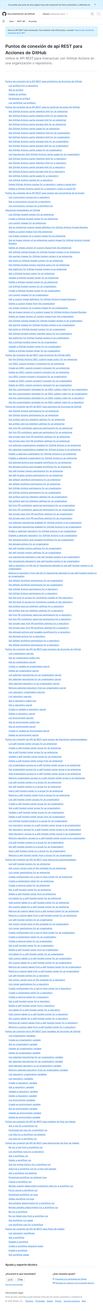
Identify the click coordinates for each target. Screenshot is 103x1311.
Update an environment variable (25, 1113)
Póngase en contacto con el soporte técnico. (74, 1283)
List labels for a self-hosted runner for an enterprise (35, 898)
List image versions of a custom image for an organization (38, 307)
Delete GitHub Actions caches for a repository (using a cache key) (42, 184)
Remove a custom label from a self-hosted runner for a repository (42, 1027)
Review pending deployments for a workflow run (33, 1207)
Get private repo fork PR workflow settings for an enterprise (39, 436)
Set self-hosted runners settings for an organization (35, 552)
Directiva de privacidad (14, 1284)
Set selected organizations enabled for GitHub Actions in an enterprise (45, 449)
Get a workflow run (18, 1156)
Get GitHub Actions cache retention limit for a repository (38, 158)
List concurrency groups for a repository (29, 197)
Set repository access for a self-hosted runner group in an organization (45, 829)
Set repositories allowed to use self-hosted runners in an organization (44, 561)
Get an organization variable (23, 1044)
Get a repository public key (22, 700)
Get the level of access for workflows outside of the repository (41, 597)
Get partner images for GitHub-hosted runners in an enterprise (40, 256)
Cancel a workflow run (20, 1181)
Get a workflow (16, 1237)
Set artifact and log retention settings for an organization (38, 501)
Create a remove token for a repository (29, 997)
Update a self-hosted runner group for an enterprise (35, 756)
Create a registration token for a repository (31, 992)
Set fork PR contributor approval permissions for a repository (40, 619)
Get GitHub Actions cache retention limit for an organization (39, 133)
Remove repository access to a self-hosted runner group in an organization (47, 838)
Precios (58, 1301)
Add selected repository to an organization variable (35, 1065)
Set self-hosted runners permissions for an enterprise (36, 475)
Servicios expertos (72, 1301)
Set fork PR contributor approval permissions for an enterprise (40, 432)
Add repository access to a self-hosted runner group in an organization (45, 833)
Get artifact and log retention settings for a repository (36, 606)
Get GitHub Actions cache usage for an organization (35, 150)
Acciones (33, 21)
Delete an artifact (17, 94)
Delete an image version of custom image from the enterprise (40, 247)
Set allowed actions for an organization (29, 544)
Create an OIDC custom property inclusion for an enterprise (39, 368)
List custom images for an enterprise (27, 223)
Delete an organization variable (24, 1052)
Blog (84, 1301)
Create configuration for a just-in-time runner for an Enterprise (40, 876)
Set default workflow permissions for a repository (34, 645)
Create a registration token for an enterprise (31, 881)
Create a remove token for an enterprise (29, 885)
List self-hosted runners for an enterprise (29, 864)
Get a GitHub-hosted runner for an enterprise (32, 273)
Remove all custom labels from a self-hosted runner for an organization (45, 967)
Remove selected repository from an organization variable (38, 1070)
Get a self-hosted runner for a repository (29, 1001)
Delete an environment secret (23, 735)
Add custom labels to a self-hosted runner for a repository (38, 1014)
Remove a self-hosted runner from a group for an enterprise (39, 795)
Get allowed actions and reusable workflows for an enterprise (40, 462)
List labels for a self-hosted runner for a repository (34, 1010)
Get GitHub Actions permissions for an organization (35, 488)
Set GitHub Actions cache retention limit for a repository (37, 163)
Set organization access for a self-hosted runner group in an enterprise (45, 769)
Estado (50, 1301)
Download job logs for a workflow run (28, 1130)
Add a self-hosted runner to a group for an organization (37, 851)
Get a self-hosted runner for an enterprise (30, 889)
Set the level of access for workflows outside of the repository (41, 602)
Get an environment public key (24, 722)
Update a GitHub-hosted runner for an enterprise (33, 277)
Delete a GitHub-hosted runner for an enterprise (33, 282)
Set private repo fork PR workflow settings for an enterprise (39, 441)
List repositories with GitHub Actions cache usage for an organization (44, 154)
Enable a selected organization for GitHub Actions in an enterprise (42, 453)
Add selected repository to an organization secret (34, 683)
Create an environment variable (25, 1104)
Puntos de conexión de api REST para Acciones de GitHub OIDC (39, 355)
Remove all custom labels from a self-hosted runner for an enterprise (44, 911)
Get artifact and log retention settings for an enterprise (37, 419)
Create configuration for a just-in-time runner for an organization (42, 932)
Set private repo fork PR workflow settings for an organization (40, 518)
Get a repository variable (21, 1087)
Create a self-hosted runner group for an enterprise (35, 748)
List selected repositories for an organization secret (35, 675)
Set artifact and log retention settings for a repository (36, 610)
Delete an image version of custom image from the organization (41, 316)
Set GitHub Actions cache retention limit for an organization (39, 137)
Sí (11, 1280)
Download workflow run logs (23, 1194)
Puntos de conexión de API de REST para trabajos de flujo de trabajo (41, 1121)
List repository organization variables (28, 1074)
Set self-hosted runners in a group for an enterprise (35, 786)
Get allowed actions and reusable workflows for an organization (41, 539)
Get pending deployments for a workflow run (31, 1203)
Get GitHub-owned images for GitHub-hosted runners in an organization (45, 320)
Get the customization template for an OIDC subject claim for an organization (48, 389)
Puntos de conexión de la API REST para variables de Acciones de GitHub (44, 1031)
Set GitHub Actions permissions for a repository (33, 593)
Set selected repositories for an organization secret (35, 679)
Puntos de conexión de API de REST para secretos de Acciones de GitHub (44, 649)
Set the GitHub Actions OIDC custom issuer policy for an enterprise (43, 359)
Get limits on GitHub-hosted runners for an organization (37, 329)
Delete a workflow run (20, 1160)
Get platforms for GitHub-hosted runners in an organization (39, 338)
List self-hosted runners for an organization (31, 919)
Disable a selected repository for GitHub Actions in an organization (43, 535)
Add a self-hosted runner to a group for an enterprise (36, 791)
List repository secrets (20, 696)
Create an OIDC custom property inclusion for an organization (40, 380)
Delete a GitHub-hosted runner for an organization (34, 350)
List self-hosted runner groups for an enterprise (33, 743)
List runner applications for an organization (30, 928)
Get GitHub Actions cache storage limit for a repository (37, 167)
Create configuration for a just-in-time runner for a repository (40, 988)
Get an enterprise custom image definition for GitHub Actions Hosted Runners (48, 227)
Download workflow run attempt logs (28, 1177)
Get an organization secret (22, 662)
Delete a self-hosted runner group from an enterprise (35, 760)
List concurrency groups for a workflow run (31, 205)
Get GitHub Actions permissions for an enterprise (34, 411)
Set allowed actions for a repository (27, 636)
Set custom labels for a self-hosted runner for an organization (40, 962)
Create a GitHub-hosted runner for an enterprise (33, 218)
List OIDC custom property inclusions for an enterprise (36, 363)
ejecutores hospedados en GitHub (23, 210)
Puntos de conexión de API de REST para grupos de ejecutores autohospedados (47, 739)
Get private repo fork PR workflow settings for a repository (39, 623)
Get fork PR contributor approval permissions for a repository (40, 614)
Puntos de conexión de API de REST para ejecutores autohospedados (41, 859)
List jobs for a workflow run (23, 1138)
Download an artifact (19, 98)
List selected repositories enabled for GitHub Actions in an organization (45, 522)
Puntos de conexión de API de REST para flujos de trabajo (36, 1228)
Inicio (11, 21)
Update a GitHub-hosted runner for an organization (35, 346)
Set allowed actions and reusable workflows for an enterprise (40, 466)
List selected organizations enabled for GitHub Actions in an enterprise (45, 445)
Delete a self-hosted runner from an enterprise (32, 894)
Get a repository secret (20, 705)
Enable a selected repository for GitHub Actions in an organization (42, 531)
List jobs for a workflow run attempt (27, 1134)
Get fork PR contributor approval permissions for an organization (42, 505)
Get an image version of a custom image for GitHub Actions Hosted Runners (48, 312)
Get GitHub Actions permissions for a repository (33, 589)
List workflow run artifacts (22, 102)
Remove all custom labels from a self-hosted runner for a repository (43, 1022)
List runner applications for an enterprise (29, 872)
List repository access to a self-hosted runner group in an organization (45, 825)
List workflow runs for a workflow (26, 1224)
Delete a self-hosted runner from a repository (32, 1005)
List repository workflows (22, 1233)
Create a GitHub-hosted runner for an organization (34, 290)
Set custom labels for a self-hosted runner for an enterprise (39, 906)
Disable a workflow (18, 1241)
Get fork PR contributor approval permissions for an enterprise (40, 428)
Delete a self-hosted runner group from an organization (37, 816)
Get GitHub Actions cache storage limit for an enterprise (37, 120)
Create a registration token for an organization (32, 937)
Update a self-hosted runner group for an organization (36, 812)
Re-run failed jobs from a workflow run (28, 1216)
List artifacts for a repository (23, 85)
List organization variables (22, 1035)
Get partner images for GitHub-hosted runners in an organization (42, 325)
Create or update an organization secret (29, 666)
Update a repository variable (23, 1091)
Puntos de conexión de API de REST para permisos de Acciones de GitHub (44, 406)
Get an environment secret (22, 726)
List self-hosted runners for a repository (29, 975)
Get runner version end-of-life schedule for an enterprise (37, 868)
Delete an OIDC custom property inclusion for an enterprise (39, 372)
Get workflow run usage (21, 1220)
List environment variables (22, 1100)
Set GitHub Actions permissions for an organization (35, 492)
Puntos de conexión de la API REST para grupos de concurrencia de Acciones (46, 193)
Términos (29, 1301)
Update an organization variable (25, 1048)
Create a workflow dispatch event (26, 1246)
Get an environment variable (23, 1108)
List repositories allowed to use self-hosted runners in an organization (44, 557)
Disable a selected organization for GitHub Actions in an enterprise (43, 458)
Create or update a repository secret (27, 709)
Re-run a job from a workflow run (26, 1147)
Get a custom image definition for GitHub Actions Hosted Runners (42, 299)
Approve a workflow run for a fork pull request (32, 1168)
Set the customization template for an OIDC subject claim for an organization (48, 393)
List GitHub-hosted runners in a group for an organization (38, 821)
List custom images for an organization (28, 295)
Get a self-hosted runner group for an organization (34, 808)
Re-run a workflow (18, 1211)
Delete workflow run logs (21, 1198)
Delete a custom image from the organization (32, 303)
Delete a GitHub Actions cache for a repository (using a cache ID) (42, 188)
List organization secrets (21, 653)
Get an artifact (16, 90)
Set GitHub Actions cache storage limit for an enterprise (37, 124)
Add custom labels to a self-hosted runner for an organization (40, 958)
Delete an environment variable (24, 1117)
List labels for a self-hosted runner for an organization (36, 954)
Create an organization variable (25, 1040)
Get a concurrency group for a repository (30, 201)
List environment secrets (21, 718)
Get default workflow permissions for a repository (34, 640)
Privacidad (40, 1301)
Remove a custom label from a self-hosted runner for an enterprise (43, 915)
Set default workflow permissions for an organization (36, 584)
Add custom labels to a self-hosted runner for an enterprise (39, 902)
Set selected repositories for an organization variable (36, 1061)
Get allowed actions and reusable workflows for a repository (39, 632)
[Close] (95, 4)
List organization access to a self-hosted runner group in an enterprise (44, 765)
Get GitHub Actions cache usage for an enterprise (34, 128)
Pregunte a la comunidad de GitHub (71, 1279)
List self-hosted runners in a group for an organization (36, 842)
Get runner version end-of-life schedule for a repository (37, 979)
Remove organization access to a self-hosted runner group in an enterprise (47, 778)
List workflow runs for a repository (26, 1151)
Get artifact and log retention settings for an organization (38, 496)
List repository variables (21, 1078)
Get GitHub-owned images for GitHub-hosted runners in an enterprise (44, 252)
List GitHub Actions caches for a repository (31, 180)
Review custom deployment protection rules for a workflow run (41, 1186)
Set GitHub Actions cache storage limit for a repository (37, 171)
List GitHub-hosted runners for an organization (32, 286)
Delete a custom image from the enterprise (30, 231)
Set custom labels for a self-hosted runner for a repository (38, 1018)
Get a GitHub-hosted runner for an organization (33, 342)
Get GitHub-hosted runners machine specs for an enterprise (39, 265)
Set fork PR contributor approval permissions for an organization (42, 509)
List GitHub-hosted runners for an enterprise (31, 214)
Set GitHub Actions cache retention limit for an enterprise (38, 115)
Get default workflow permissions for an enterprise (34, 479)
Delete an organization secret (24, 670)
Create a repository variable (23, 1083)
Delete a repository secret (22, 713)
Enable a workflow (18, 1250)
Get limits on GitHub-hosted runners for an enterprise (36, 260)
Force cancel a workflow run (23, 1190)
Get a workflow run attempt (23, 1173)
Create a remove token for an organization (30, 941)
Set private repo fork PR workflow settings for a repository (39, 627)
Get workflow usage (19, 1254)
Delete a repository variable (23, 1095)
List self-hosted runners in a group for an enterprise (35, 782)
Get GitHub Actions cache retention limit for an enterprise (38, 111)
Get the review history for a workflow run (30, 1164)
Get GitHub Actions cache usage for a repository (33, 175)
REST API (21, 21)
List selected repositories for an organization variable (36, 1057)
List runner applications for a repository (29, 984)
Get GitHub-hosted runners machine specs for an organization (40, 333)
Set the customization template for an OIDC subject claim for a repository (46, 402)
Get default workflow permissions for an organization (36, 580)
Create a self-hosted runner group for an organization (36, 803)
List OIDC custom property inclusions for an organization (38, 376)
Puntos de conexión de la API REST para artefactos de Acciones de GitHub (44, 81)
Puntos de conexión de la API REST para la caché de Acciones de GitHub (43, 107)
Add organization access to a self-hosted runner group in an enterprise (45, 773)
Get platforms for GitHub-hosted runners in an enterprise (38, 269)
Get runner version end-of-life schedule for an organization (39, 924)
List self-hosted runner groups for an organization (34, 799)
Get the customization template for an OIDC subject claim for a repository (46, 398)
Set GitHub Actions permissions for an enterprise (33, 415)
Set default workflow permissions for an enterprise (34, 484)
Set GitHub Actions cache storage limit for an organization (38, 145)
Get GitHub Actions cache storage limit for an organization (39, 141)
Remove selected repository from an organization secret (37, 687)
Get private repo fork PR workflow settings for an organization (41, 514)
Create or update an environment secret (29, 730)
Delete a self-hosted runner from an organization (33, 949)
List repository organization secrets (27, 692)
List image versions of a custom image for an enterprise (37, 236)
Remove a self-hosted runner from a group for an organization (40, 855)
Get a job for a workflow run (23, 1125)
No (21, 1280)
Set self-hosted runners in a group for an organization (36, 846)
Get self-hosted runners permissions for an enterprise (36, 471)
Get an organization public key (24, 657)
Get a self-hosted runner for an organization (31, 945)
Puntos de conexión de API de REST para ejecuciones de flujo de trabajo (43, 1143)
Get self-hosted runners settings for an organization (35, 548)
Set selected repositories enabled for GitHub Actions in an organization (45, 526)
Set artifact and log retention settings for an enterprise (37, 423)
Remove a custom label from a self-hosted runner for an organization (44, 971)
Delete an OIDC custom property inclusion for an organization (40, 385)
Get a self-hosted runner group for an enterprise (33, 752)
